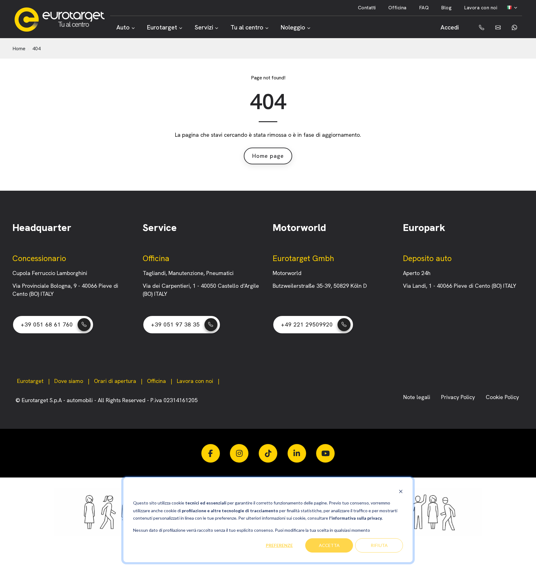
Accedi (449, 27)
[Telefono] (477, 27)
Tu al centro (246, 27)
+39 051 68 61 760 (47, 324)
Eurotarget (162, 27)
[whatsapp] (514, 27)
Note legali (417, 397)
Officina (397, 7)
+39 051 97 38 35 (175, 324)
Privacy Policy (458, 397)
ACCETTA (329, 545)
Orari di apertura (115, 380)
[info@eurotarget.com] (497, 27)
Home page (268, 155)
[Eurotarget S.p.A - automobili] (62, 19)
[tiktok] (268, 453)
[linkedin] (297, 453)
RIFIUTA (379, 545)
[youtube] (325, 453)
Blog (446, 7)
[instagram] (239, 453)
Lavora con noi (480, 7)
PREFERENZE (279, 545)
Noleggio (293, 27)
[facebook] (210, 453)
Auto (123, 27)
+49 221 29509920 (307, 324)
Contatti (367, 7)
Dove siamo (68, 380)
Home (18, 48)
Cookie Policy (502, 397)
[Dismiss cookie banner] (401, 491)
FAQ (424, 7)
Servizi (203, 27)
